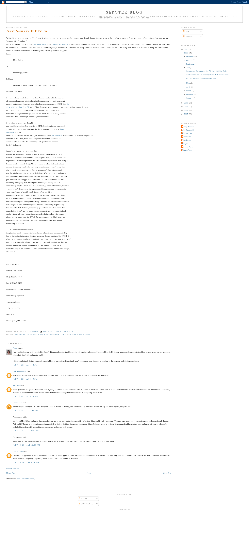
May (188, 83)
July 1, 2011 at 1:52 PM (25, 364)
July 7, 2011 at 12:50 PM (26, 430)
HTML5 (40, 334)
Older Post (167, 473)
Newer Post (10, 473)
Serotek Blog (124, 12)
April (188, 86)
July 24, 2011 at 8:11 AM (26, 462)
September (190, 64)
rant (57, 334)
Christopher (17, 402)
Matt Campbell (188, 130)
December (190, 56)
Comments (188, 36)
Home (89, 473)
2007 (186, 114)
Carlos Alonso (18, 451)
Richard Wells (187, 146)
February (190, 94)
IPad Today (49, 334)
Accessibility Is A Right (25, 334)
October (189, 60)
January (189, 98)
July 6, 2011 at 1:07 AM (25, 410)
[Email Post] (40, 331)
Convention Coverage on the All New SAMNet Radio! (207, 71)
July (188, 67)
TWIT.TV (64, 334)
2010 (186, 102)
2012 (186, 49)
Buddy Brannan (188, 126)
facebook (48, 331)
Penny (15, 348)
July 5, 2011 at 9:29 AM (25, 396)
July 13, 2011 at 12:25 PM (26, 445)
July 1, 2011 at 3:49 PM (25, 379)
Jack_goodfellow (19, 371)
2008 (186, 110)
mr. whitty (17, 385)
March (189, 90)
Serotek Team (187, 150)
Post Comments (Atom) (26, 478)
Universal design (76, 334)
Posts (186, 31)
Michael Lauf (187, 133)
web (88, 334)
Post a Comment (12, 468)
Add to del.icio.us (64, 331)
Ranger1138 (187, 143)
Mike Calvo (186, 136)
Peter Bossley (187, 140)
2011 (186, 53)
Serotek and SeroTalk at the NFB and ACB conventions (207, 74)
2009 (186, 106)
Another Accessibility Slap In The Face (26, 31)
